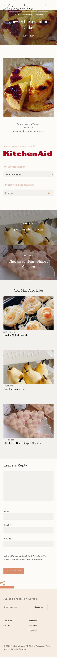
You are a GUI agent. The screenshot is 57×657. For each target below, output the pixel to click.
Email (7, 525)
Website (7, 539)
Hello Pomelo (20, 649)
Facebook (32, 625)
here (41, 131)
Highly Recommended (23, 14)
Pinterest (32, 630)
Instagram (32, 621)
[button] (52, 4)
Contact (7, 625)
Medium (39, 14)
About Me (7, 621)
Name (7, 511)
